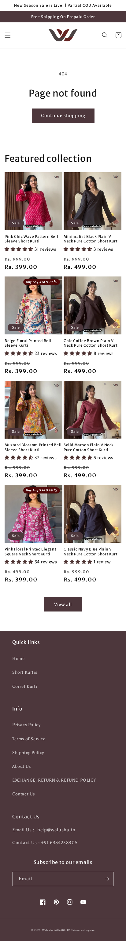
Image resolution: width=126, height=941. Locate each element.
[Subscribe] (106, 879)
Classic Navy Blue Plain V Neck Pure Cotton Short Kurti (91, 551)
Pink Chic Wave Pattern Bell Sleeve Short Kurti (31, 239)
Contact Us (23, 794)
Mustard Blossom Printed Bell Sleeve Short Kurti (33, 447)
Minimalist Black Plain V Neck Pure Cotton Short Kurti (91, 239)
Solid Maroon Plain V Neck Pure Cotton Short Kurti (89, 447)
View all (63, 604)
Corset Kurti (24, 686)
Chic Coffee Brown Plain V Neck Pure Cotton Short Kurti (91, 343)
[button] (7, 35)
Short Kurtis (24, 672)
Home (18, 658)
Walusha (48, 929)
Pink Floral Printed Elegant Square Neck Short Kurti (30, 551)
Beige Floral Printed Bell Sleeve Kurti (28, 343)
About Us (21, 766)
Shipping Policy (28, 752)
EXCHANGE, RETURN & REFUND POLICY (54, 780)
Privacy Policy (26, 724)
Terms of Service (29, 738)
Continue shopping (63, 115)
